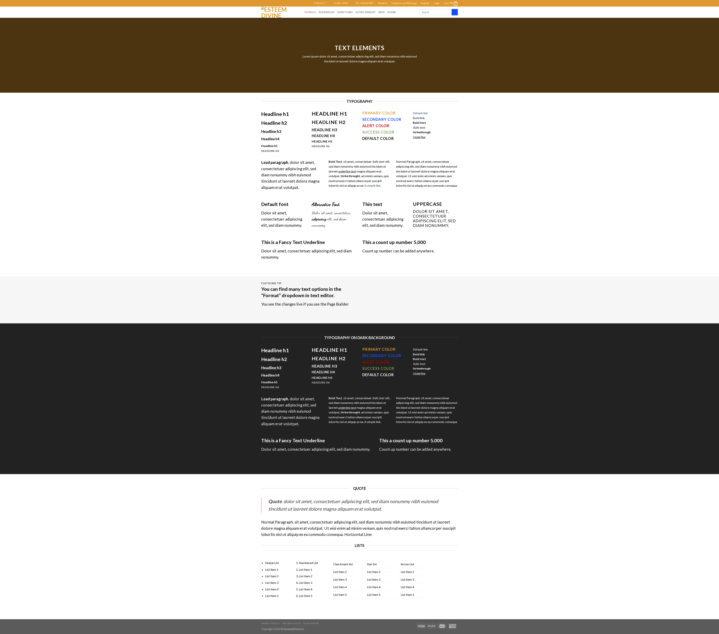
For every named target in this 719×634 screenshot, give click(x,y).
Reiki (381, 12)
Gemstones (345, 12)
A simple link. (372, 185)
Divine (391, 12)
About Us (382, 3)
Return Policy (292, 623)
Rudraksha (326, 12)
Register (425, 3)
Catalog (310, 12)
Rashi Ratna (311, 623)
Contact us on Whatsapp (404, 3)
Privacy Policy (270, 623)
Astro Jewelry (365, 12)
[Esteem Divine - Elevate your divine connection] (280, 12)
